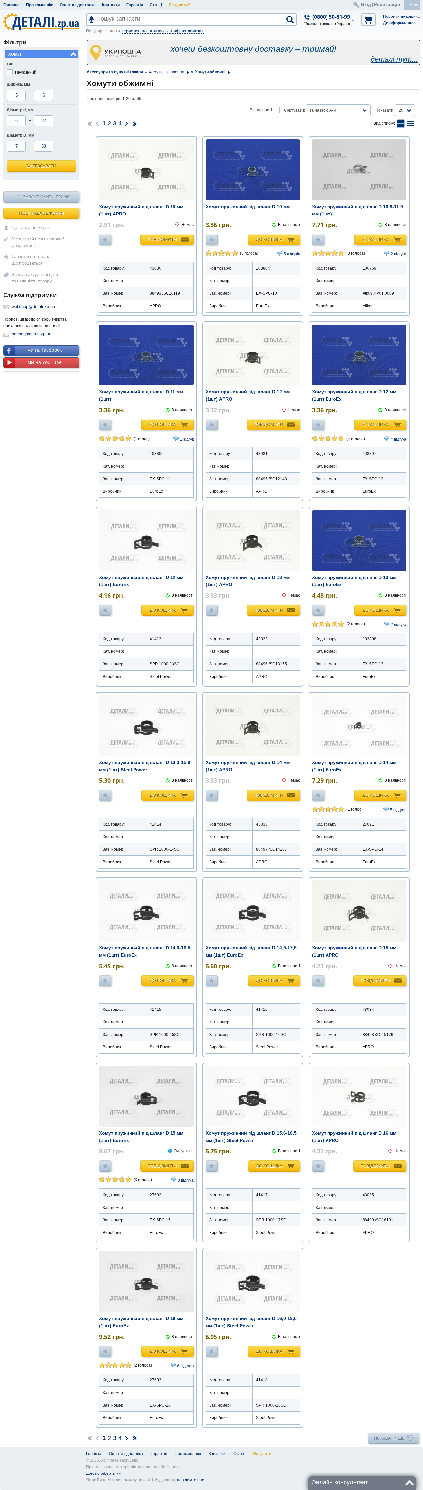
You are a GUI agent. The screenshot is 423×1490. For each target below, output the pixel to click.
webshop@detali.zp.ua (33, 306)
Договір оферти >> (103, 1473)
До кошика (269, 239)
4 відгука (398, 439)
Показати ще (389, 1438)
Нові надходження (41, 213)
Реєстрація (387, 4)
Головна (11, 5)
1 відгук (187, 439)
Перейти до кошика (401, 16)
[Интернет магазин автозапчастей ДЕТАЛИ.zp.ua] (41, 23)
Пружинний (25, 72)
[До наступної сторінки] (127, 123)
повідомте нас (190, 1480)
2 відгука (398, 254)
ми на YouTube (45, 362)
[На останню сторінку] (134, 123)
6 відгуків (185, 1366)
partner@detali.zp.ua (31, 333)
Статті (156, 5)
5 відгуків (292, 254)
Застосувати (41, 166)
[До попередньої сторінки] (97, 123)
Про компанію (39, 5)
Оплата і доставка (78, 5)
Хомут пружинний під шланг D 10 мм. (248, 206)
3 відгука (186, 1180)
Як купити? (179, 5)
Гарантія (134, 5)
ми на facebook (44, 350)
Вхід (366, 4)
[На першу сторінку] (90, 123)
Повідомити (162, 239)
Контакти (111, 5)
